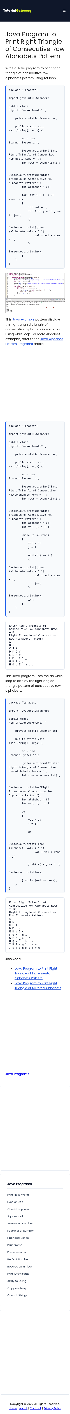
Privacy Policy (52, 1408)
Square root (15, 1216)
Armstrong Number (20, 1223)
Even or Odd (15, 1202)
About (23, 1408)
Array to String (16, 1281)
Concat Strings (17, 1295)
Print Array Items (18, 1274)
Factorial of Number (20, 1230)
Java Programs (17, 1074)
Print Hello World (18, 1195)
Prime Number (16, 1252)
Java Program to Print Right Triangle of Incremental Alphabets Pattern (36, 973)
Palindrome (14, 1245)
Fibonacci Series (18, 1238)
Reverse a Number (19, 1266)
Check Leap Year (18, 1209)
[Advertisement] (35, 386)
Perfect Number (18, 1259)
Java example (23, 319)
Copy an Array (16, 1288)
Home (13, 1408)
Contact (35, 1408)
